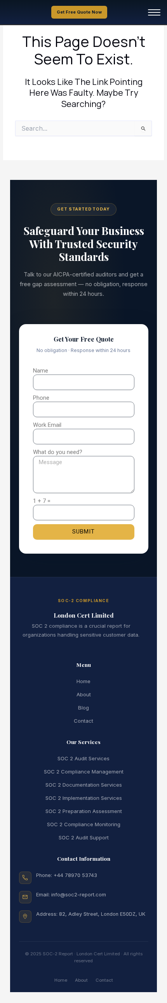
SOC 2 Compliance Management (84, 771)
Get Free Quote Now (79, 12)
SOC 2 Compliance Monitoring (83, 824)
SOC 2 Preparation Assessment (83, 811)
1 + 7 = (41, 500)
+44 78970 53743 (75, 875)
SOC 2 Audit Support (84, 837)
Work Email (47, 424)
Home (83, 681)
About (84, 694)
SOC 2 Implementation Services (83, 798)
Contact (83, 721)
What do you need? (57, 452)
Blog (83, 707)
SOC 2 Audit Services (83, 758)
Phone (41, 397)
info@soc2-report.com (78, 895)
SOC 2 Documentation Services (83, 785)
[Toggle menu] (154, 12)
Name (40, 370)
